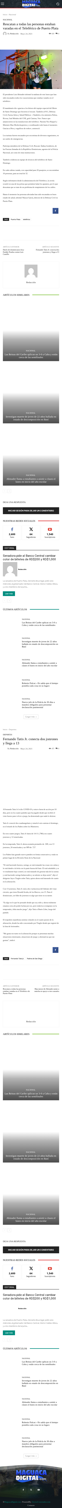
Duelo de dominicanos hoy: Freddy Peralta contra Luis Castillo (14, 252)
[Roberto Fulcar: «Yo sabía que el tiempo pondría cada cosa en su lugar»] (11, 683)
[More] (42, 43)
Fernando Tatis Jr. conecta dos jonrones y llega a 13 (47, 251)
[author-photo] (10, 569)
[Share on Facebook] (55, 212)
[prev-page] (4, 491)
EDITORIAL (9, 548)
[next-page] (9, 491)
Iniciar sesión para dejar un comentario (31, 510)
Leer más (9, 594)
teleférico (26, 219)
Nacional (12, 14)
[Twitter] (31, 1490)
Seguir (31, 528)
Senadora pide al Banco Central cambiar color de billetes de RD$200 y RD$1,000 (29, 557)
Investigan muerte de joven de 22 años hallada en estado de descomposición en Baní (40, 644)
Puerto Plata (15, 219)
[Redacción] (5, 34)
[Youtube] (39, 1490)
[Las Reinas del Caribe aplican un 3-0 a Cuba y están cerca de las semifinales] (31, 330)
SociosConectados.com (41, 1502)
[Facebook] (23, 1490)
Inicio (5, 14)
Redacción (14, 34)
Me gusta (12, 528)
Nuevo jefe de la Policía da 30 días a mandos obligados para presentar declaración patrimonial (38, 704)
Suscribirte (50, 528)
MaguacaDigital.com (12, 1502)
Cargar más (30, 716)
